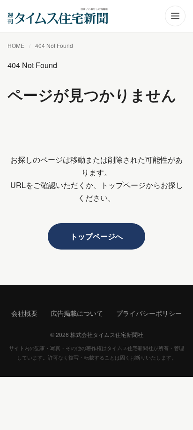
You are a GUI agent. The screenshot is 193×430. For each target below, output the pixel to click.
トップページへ (96, 236)
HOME (15, 45)
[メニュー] (175, 16)
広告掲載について (77, 313)
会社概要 (24, 313)
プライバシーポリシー (149, 313)
